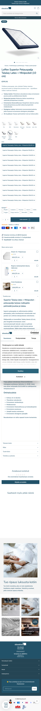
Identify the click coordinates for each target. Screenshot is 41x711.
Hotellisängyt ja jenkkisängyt (16, 65)
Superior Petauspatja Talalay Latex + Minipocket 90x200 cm (18, 150)
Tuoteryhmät (5, 665)
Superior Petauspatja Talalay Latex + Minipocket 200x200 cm (19, 185)
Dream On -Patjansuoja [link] (18, 252)
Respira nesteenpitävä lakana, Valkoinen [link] (20, 267)
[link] (6, 256)
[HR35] (10, 123)
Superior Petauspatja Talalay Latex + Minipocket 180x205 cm (19, 175)
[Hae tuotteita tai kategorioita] (36, 13)
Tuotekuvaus (7, 296)
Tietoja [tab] (33, 338)
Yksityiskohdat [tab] (20, 338)
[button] (12, 260)
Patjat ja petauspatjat (30, 65)
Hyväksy (20, 371)
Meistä (3, 669)
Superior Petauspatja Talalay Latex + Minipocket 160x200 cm (19, 165)
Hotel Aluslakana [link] (16, 282)
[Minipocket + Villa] (4, 133)
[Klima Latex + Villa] (22, 123)
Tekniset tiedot (7, 443)
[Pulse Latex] (28, 123)
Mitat (4, 447)
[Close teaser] (10, 700)
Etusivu (6, 65)
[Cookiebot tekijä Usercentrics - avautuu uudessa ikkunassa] (30, 333)
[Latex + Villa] (34, 123)
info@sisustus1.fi (20, 651)
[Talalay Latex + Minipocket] (10, 133)
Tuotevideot (6, 451)
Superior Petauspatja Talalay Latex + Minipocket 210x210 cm (19, 200)
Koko (3, 141)
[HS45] (16, 133)
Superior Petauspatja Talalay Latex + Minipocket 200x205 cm (19, 190)
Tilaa (34, 688)
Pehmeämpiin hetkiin (7, 660)
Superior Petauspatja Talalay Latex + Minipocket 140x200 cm (19, 160)
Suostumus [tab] (7, 338)
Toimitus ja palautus (9, 456)
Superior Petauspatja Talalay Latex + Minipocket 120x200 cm (19, 155)
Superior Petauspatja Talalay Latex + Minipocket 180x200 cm (19, 170)
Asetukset (19, 376)
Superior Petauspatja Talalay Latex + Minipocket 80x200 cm (18, 145)
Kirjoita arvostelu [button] (20, 482)
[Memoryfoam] (16, 123)
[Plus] (4, 123)
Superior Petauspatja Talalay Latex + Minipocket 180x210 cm (19, 180)
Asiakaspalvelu (5, 673)
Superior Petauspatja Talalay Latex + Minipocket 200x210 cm (19, 195)
